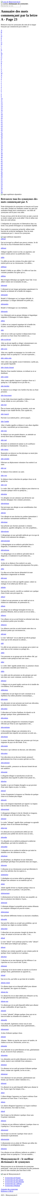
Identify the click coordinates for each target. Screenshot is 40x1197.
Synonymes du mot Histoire (14, 1182)
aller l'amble (5, 421)
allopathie (4, 847)
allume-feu (4, 992)
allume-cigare (5, 983)
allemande (4, 295)
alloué (3, 938)
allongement (5, 809)
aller (2, 330)
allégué (3, 239)
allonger (3, 819)
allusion (3, 1121)
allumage (4, 966)
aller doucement (6, 395)
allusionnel (4, 1130)
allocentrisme (5, 727)
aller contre (4, 377)
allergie (3, 513)
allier (2, 662)
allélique (4, 267)
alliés (2, 671)
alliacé (3, 597)
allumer (3, 1037)
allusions (4, 1149)
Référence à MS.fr (7, 1191)
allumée (3, 1011)
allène (3, 321)
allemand (4, 285)
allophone (4, 856)
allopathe (4, 837)
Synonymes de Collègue (13, 1184)
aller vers (4, 475)
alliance (3, 615)
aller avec (4, 349)
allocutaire (4, 746)
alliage (3, 606)
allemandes (4, 304)
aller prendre (5, 459)
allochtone (4, 737)
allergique (4, 522)
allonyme (4, 828)
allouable (4, 919)
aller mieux (4, 449)
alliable (3, 587)
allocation (4, 709)
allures (3, 1102)
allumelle (4, 1020)
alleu (2, 569)
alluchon (4, 957)
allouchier (4, 929)
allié (2, 643)
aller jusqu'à (5, 414)
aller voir (4, 485)
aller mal (4, 440)
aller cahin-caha (6, 358)
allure (3, 1093)
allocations (4, 718)
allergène (4, 494)
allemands (4, 311)
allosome (4, 865)
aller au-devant (6, 339)
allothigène (4, 875)
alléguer (3, 248)
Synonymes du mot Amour (14, 1180)
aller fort (4, 405)
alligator (3, 681)
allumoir (3, 1083)
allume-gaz (4, 1001)
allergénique (5, 503)
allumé (3, 975)
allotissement (5, 893)
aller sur (3, 468)
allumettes (4, 1055)
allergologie (5, 531)
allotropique (5, 912)
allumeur (4, 1065)
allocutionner (5, 763)
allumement (5, 1029)
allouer (3, 947)
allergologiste (5, 541)
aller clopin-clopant (7, 367)
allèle (2, 257)
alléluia (3, 276)
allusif (3, 1111)
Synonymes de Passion (13, 1178)
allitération (4, 690)
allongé (3, 791)
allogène (4, 781)
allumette (4, 1046)
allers (2, 559)
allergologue (5, 550)
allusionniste (5, 1139)
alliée (2, 653)
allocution (4, 753)
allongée (4, 800)
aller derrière (5, 386)
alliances (4, 625)
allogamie (4, 772)
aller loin (4, 431)
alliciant (3, 634)
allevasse (4, 578)
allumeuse (4, 1074)
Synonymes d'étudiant (12, 1185)
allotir (3, 884)
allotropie (4, 903)
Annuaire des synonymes (9, 1189)
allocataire (4, 699)
